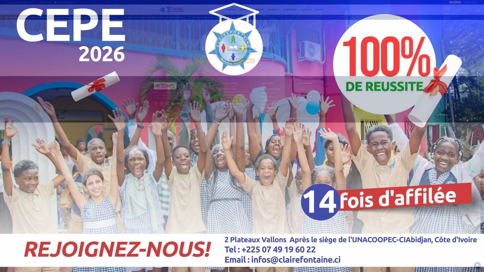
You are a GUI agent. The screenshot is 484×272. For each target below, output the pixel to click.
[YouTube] (172, 103)
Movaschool (302, 93)
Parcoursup (302, 100)
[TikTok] (178, 103)
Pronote (301, 89)
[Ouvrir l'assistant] (477, 265)
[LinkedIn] (167, 103)
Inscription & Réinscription (270, 89)
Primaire (259, 10)
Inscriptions (290, 10)
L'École (232, 10)
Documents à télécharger (270, 100)
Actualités (306, 10)
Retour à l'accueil (242, 61)
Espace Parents (470, 2)
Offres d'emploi (267, 104)
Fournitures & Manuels (269, 96)
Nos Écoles (246, 10)
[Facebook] (156, 103)
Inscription (455, 2)
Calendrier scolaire (268, 93)
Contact (319, 10)
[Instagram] (161, 103)
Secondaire (274, 10)
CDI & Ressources (304, 96)
